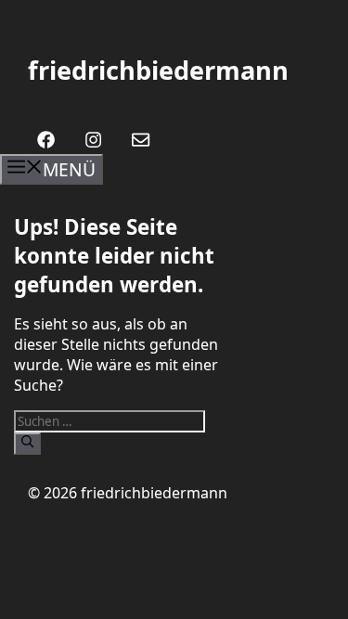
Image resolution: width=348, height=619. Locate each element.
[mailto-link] (140, 139)
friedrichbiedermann (158, 70)
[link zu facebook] (46, 139)
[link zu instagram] (93, 139)
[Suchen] (27, 443)
